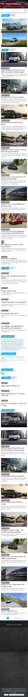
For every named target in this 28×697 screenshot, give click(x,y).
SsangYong (10, 348)
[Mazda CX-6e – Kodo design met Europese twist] (14, 574)
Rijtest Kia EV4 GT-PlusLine (9, 45)
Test (2, 350)
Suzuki (19, 348)
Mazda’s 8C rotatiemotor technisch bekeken (13, 277)
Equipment (7, 342)
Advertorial (3, 340)
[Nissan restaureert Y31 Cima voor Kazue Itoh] (11, 388)
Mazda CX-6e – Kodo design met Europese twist (13, 205)
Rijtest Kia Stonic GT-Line (8, 30)
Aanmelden (5, 365)
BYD (13, 340)
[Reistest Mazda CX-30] (14, 600)
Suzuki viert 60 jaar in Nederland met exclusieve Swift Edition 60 (12, 232)
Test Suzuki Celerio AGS (9, 313)
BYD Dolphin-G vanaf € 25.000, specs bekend (12, 245)
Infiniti (7, 344)
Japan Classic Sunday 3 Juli (10, 385)
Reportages (4, 348)
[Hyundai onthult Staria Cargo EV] (14, 465)
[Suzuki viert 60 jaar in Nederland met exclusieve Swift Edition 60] (14, 220)
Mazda (2, 346)
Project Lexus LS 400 (8, 290)
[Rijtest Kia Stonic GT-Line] (14, 25)
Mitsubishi (8, 346)
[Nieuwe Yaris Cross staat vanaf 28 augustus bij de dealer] (14, 166)
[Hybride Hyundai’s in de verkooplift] (9, 297)
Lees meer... (13, 377)
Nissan (17, 346)
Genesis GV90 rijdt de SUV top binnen (12, 123)
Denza (2, 342)
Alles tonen (12, 268)
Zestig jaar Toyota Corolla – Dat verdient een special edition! (14, 150)
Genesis (13, 342)
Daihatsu (17, 340)
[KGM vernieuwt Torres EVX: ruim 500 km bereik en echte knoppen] (14, 59)
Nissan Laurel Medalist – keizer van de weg (13, 404)
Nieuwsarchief (11, 49)
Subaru (15, 348)
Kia (19, 344)
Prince (21, 346)
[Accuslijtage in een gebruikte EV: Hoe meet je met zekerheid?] (14, 320)
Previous (3, 420)
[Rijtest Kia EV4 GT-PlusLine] (14, 40)
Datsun (21, 340)
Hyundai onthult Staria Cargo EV (12, 97)
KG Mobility (15, 344)
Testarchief (12, 15)
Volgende (18, 618)
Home (17, 342)
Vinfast (17, 350)
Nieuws (12, 346)
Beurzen (9, 340)
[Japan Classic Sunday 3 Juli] (7, 380)
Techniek (24, 348)
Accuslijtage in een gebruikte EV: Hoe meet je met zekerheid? (12, 327)
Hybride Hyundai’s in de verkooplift (13, 302)
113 (14, 618)
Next (24, 420)
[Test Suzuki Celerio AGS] (6, 308)
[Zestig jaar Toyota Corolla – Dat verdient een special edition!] (14, 519)
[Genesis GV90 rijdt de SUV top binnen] (14, 112)
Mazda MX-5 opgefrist (9, 258)
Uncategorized (11, 350)
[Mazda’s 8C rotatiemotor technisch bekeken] (11, 271)
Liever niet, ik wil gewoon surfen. (17, 694)
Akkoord (6, 694)
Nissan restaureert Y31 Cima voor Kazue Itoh (13, 394)
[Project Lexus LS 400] (6, 286)
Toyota (5, 350)
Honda (21, 342)
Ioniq (11, 344)
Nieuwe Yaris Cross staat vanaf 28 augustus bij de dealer (13, 177)
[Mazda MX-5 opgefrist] (6, 254)
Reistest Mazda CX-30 (9, 610)
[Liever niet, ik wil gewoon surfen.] (26, 692)
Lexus (22, 344)
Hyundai (3, 344)
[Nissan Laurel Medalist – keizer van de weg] (11, 398)
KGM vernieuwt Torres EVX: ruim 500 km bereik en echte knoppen (12, 71)
